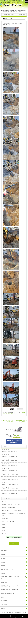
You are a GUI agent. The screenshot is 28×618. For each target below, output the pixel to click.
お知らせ (4, 527)
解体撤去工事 (17, 10)
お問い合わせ (4, 604)
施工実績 (7, 10)
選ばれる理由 (4, 550)
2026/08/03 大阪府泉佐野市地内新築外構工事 (10, 478)
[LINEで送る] (20, 409)
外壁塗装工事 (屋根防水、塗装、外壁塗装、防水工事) (13, 514)
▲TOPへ (14, 543)
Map (17, 616)
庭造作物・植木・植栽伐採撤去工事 (11, 504)
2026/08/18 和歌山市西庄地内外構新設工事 (9, 455)
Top (22, 616)
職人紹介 (4, 530)
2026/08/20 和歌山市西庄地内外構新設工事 (9, 450)
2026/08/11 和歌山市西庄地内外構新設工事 (9, 460)
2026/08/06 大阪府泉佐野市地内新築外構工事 (10, 474)
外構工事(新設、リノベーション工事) (11, 510)
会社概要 (3, 608)
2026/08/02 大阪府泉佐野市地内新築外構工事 (10, 483)
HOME (2, 10)
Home (7, 616)
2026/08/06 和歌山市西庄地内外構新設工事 (9, 469)
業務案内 (3, 554)
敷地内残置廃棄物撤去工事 (8, 507)
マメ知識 (4, 533)
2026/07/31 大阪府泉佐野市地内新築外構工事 (10, 488)
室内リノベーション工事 (8, 521)
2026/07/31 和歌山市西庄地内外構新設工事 (9, 492)
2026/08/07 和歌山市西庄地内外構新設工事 (9, 464)
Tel (12, 616)
